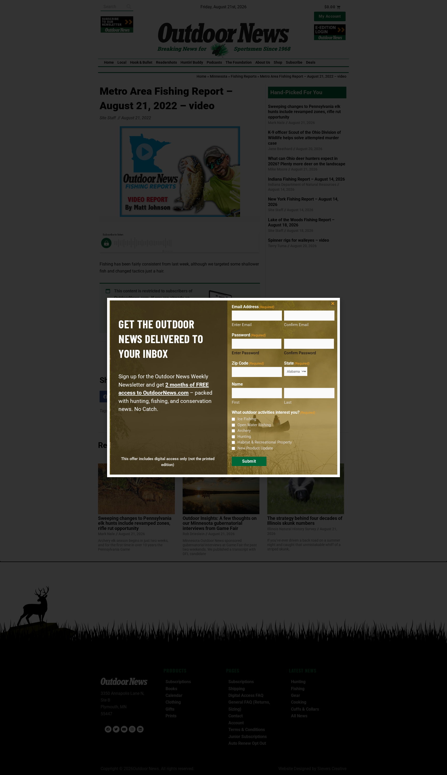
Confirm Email (296, 324)
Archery (244, 430)
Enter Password (245, 353)
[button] (333, 303)
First (236, 402)
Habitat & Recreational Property (264, 442)
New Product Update (255, 448)
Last (288, 402)
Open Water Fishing (254, 425)
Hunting (244, 436)
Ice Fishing (246, 419)
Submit (249, 461)
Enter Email (242, 324)
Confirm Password (300, 353)
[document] (223, 387)
